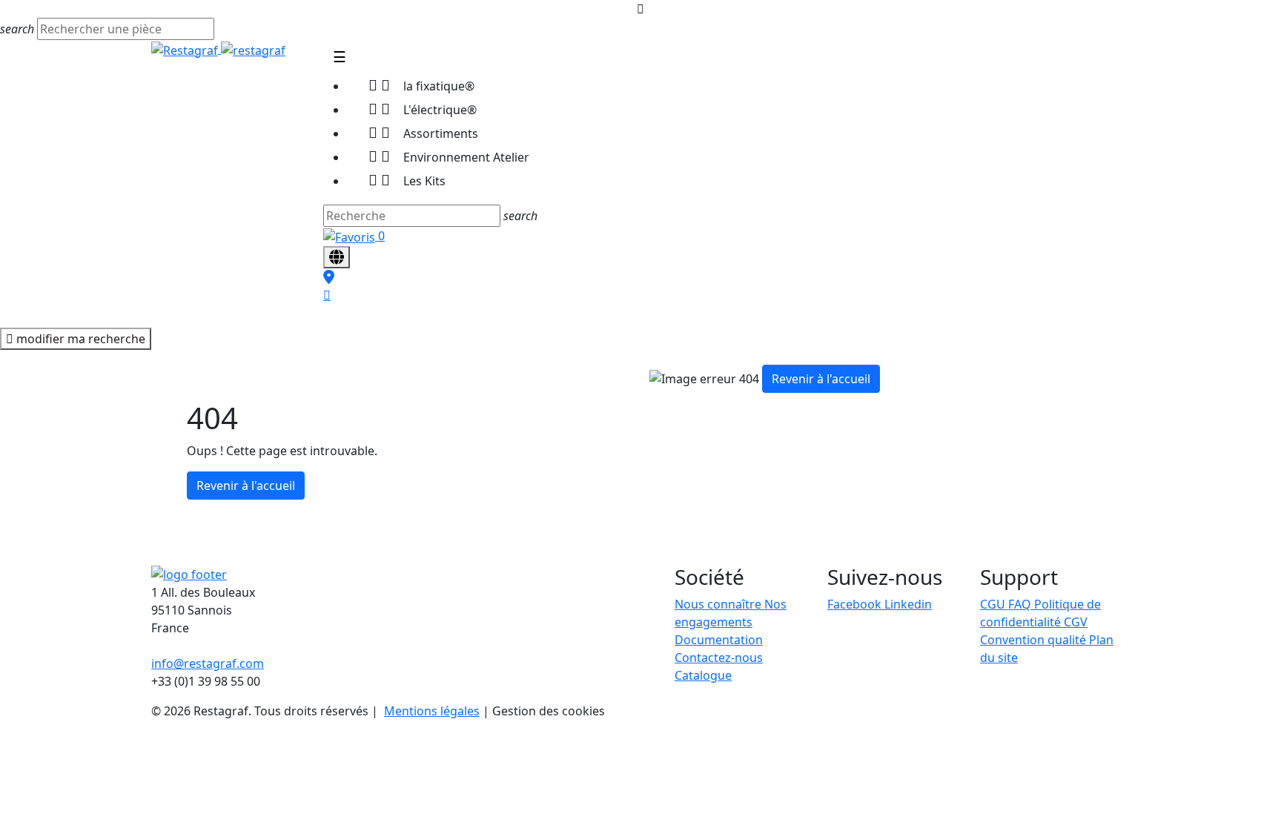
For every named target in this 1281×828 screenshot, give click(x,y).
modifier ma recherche (79, 339)
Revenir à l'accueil (245, 485)
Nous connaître (719, 604)
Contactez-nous (719, 657)
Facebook (855, 604)
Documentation (719, 640)
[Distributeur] (328, 277)
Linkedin (908, 604)
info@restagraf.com (207, 663)
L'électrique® (422, 109)
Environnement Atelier (448, 156)
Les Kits (407, 180)
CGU (994, 604)
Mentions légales (432, 711)
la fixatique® (421, 85)
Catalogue (703, 675)
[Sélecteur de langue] (336, 257)
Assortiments (423, 132)
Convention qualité (1034, 640)
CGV (1076, 622)
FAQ (1021, 604)
